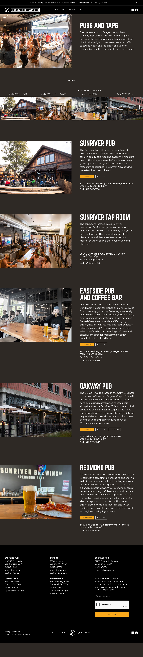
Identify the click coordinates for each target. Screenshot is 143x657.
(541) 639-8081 (92, 360)
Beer (55, 10)
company (71, 10)
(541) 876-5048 (92, 442)
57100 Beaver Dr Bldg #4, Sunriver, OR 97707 (106, 183)
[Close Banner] (136, 2)
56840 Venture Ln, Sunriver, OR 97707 (102, 253)
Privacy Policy (10, 634)
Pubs (62, 10)
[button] (5, 107)
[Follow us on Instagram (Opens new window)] (136, 9)
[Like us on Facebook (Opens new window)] (133, 9)
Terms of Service (23, 634)
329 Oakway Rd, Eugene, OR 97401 (100, 436)
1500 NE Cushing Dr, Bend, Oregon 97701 (104, 351)
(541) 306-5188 (92, 263)
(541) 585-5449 (92, 530)
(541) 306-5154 (92, 189)
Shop (80, 10)
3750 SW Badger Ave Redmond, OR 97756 (104, 524)
